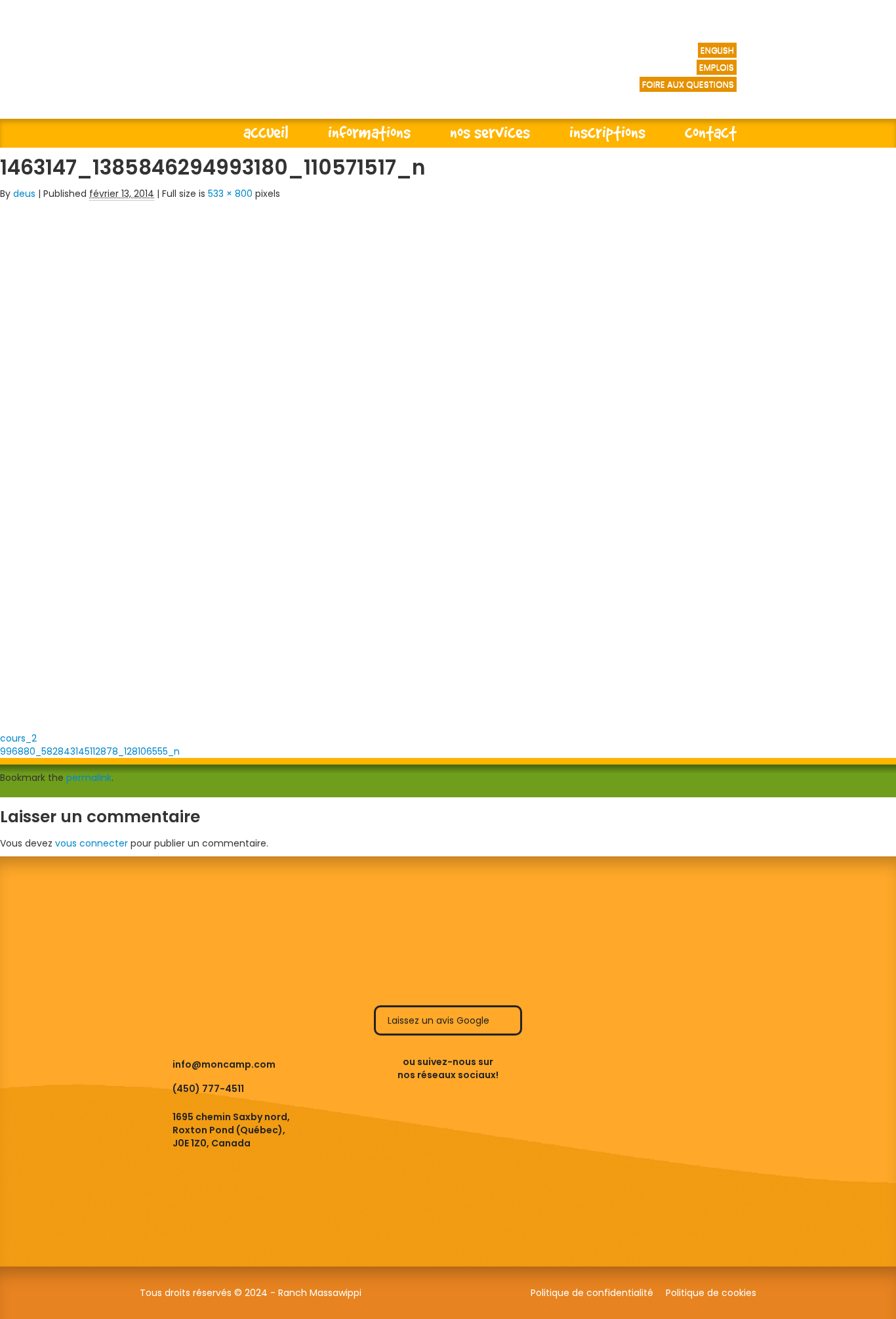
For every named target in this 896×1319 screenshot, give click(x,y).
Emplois (716, 67)
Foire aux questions (688, 84)
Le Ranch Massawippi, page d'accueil (309, 72)
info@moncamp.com (224, 1064)
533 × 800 (230, 193)
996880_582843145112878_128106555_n (90, 751)
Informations (369, 131)
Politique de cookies (711, 1292)
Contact (711, 131)
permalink (89, 777)
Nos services (490, 131)
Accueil (266, 131)
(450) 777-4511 (208, 1088)
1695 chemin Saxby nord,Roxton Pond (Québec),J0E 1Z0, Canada (231, 1130)
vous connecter (91, 843)
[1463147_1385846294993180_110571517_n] (175, 462)
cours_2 (18, 738)
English (717, 50)
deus (24, 193)
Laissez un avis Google (440, 1020)
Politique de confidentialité (592, 1292)
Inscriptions (607, 131)
